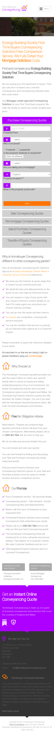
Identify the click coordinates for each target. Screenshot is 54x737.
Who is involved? (11, 143)
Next (27, 203)
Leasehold (24, 149)
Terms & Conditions (16, 725)
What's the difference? (14, 156)
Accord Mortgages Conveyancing (37, 575)
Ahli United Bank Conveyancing (37, 580)
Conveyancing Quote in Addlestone (12, 575)
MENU (46, 9)
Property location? (13, 178)
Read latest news (10, 711)
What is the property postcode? (19, 189)
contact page (35, 356)
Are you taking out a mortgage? (19, 167)
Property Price (10, 132)
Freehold (10, 149)
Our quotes (11, 317)
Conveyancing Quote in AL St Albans (13, 580)
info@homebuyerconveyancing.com (29, 668)
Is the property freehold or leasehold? (22, 154)
